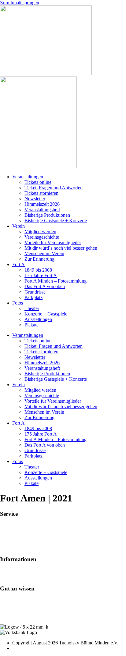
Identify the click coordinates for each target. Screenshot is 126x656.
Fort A (18, 264)
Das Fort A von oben (44, 286)
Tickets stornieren (41, 193)
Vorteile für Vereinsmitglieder (52, 242)
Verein (18, 226)
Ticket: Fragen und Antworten (53, 187)
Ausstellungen (38, 319)
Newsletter (34, 198)
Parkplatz (33, 297)
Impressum (10, 611)
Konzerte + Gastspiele (45, 313)
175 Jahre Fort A (40, 275)
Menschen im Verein (44, 253)
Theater (31, 308)
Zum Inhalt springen (19, 2)
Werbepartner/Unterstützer (25, 576)
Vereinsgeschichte (41, 237)
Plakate (31, 324)
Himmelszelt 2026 (42, 204)
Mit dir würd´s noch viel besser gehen (60, 248)
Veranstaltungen (27, 176)
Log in (6, 600)
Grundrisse (35, 291)
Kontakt (8, 605)
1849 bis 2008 (38, 270)
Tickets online (37, 182)
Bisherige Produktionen (47, 215)
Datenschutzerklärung (21, 616)
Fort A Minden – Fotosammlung (55, 280)
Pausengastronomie (18, 536)
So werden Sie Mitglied (23, 571)
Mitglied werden (40, 231)
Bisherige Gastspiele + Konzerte (55, 220)
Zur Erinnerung (39, 259)
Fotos (17, 302)
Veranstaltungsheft (42, 209)
